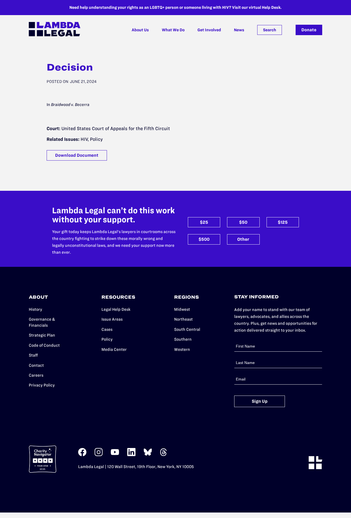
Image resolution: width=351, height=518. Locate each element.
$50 (243, 222)
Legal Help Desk (116, 309)
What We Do (173, 30)
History (35, 309)
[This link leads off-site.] (82, 455)
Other (243, 239)
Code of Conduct (44, 345)
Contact (36, 365)
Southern (183, 339)
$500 (204, 239)
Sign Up (260, 401)
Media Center (114, 349)
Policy (107, 339)
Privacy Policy (42, 385)
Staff (33, 355)
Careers (36, 375)
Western (182, 349)
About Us (140, 30)
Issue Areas (112, 319)
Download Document (76, 155)
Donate (308, 29)
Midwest (182, 309)
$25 (204, 222)
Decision (70, 67)
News (239, 30)
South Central (187, 329)
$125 (283, 222)
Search (269, 30)
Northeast (183, 319)
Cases (106, 329)
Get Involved (209, 30)
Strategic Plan (42, 335)
